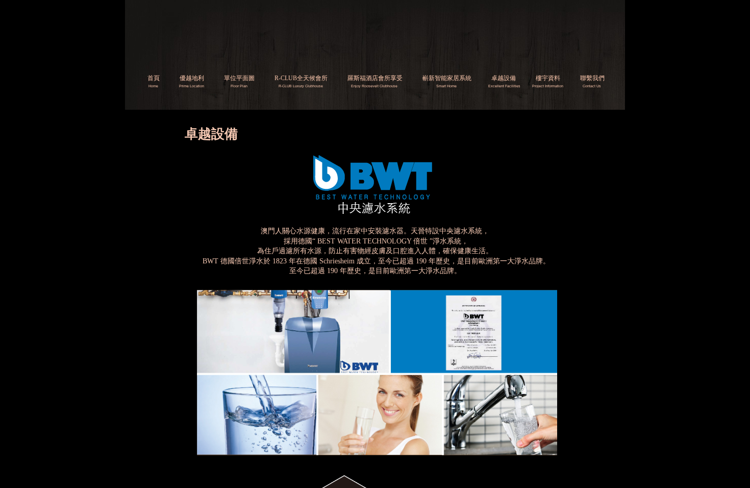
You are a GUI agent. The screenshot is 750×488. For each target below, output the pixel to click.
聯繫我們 (592, 78)
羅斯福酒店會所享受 (375, 78)
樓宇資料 (548, 78)
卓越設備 (503, 78)
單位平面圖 (239, 78)
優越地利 (192, 78)
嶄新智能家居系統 (446, 78)
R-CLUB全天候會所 (301, 78)
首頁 (153, 78)
